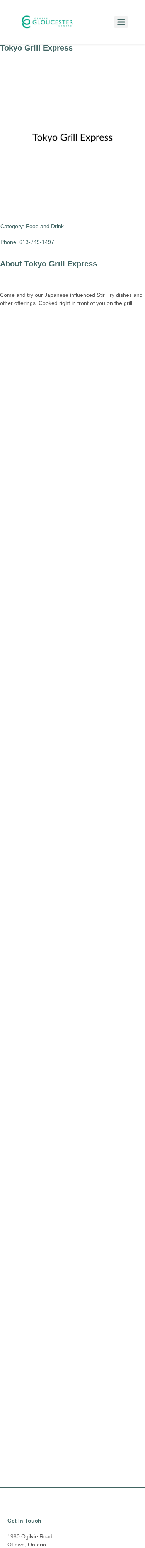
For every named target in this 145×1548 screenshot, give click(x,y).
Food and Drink (45, 226)
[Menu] (121, 22)
